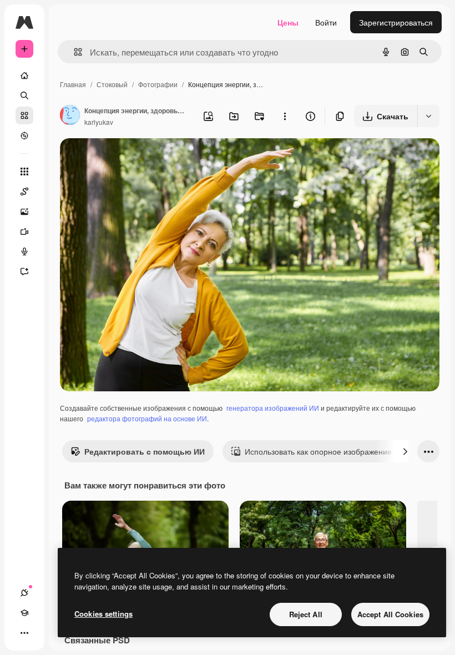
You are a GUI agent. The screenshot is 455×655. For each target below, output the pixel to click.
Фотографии (158, 84)
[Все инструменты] (24, 171)
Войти (326, 22)
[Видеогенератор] (24, 231)
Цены (288, 22)
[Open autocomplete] (73, 52)
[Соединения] (24, 593)
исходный (134, 159)
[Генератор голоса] (24, 251)
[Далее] (405, 451)
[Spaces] (24, 191)
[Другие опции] (285, 116)
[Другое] (24, 633)
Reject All (305, 614)
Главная (73, 84)
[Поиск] (24, 95)
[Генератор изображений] (24, 211)
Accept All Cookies (390, 614)
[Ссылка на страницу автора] (70, 116)
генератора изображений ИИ (272, 407)
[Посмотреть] (24, 135)
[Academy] (24, 613)
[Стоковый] (24, 115)
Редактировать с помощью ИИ (144, 451)
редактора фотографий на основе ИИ (147, 418)
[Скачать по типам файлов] (428, 116)
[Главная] (24, 75)
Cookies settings (103, 613)
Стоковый (112, 84)
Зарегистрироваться (396, 22)
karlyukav (98, 122)
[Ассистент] (24, 271)
